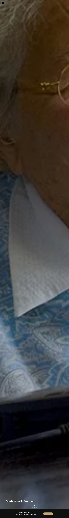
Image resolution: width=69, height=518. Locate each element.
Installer (48, 513)
